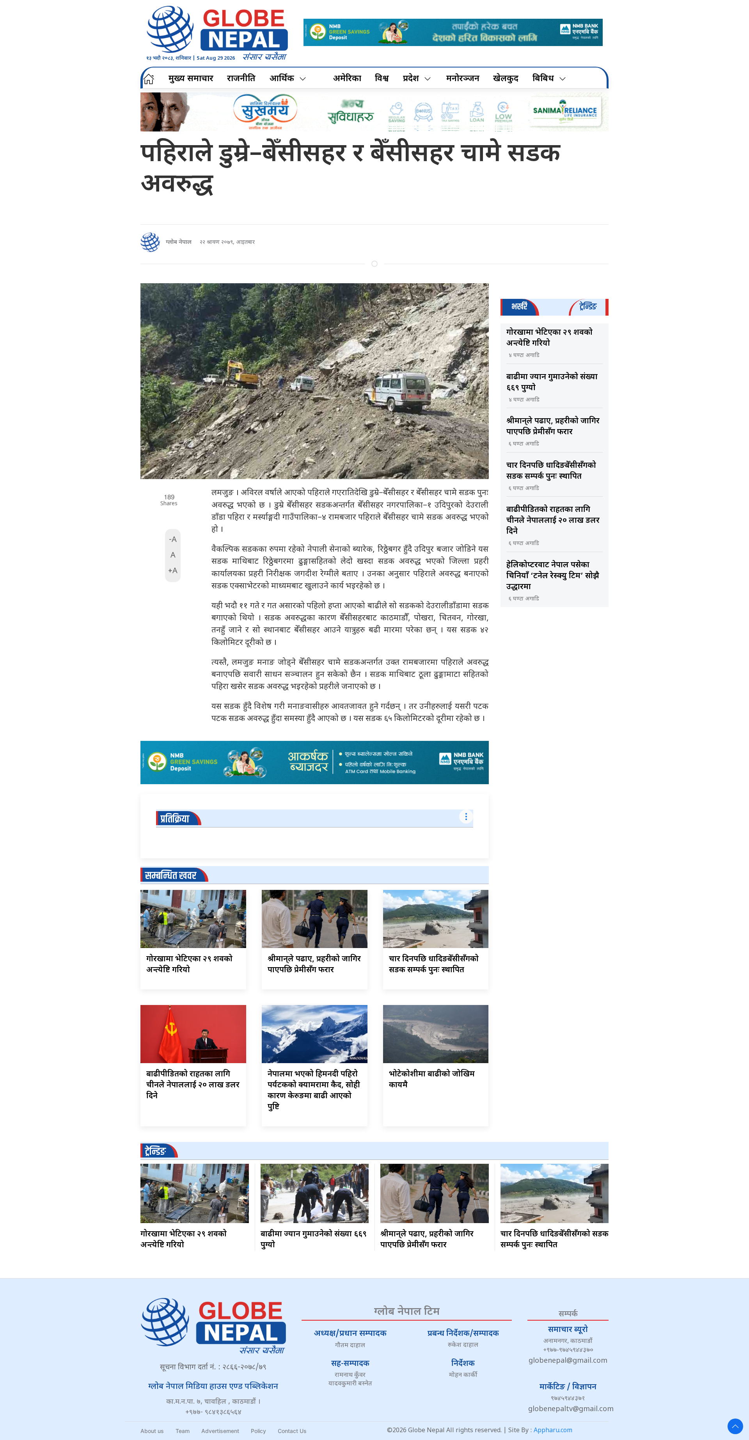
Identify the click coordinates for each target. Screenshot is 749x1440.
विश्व (382, 79)
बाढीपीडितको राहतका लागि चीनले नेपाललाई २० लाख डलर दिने (193, 1085)
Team (183, 1431)
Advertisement (220, 1431)
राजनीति (241, 79)
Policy (258, 1431)
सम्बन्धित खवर (170, 876)
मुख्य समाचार (191, 79)
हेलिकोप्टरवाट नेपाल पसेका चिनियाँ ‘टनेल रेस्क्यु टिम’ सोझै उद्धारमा (552, 576)
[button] (735, 1426)
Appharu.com (553, 1431)
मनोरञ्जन (462, 79)
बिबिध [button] (543, 79)
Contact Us (292, 1431)
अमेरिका (347, 79)
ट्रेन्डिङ (155, 1152)
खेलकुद (505, 79)
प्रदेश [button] (411, 79)
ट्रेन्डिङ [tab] (588, 307)
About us (152, 1431)
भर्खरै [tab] (519, 307)
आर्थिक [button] (282, 79)
